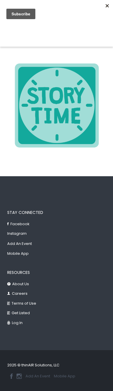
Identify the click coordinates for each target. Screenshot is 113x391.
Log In (17, 322)
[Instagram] (19, 376)
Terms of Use (24, 303)
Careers (20, 293)
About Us (20, 284)
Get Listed (21, 313)
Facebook (20, 224)
